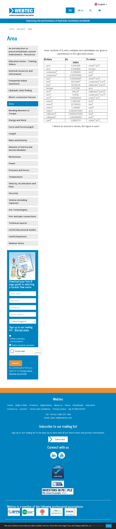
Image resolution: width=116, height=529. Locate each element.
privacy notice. (26, 370)
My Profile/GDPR (76, 408)
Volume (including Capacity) (18, 201)
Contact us (12, 408)
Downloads (78, 405)
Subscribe (60, 439)
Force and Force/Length (21, 126)
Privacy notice (59, 408)
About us (58, 405)
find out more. (22, 330)
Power (12, 163)
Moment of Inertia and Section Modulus (20, 148)
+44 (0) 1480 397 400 (60, 414)
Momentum (15, 156)
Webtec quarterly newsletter (23, 345)
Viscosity (13, 193)
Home (11, 29)
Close (108, 525)
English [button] (102, 4)
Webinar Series (16, 243)
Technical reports (18, 223)
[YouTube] (62, 455)
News (67, 405)
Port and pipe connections (22, 216)
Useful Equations (18, 236)
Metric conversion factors (22, 97)
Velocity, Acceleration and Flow (22, 185)
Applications (46, 405)
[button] (80, 10)
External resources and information (21, 72)
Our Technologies (18, 209)
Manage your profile (18, 373)
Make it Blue (21, 405)
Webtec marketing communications (17, 340)
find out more (97, 525)
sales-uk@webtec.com (61, 417)
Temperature (15, 176)
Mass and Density (18, 140)
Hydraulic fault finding (20, 90)
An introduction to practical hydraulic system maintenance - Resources (22, 51)
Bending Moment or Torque (19, 112)
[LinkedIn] (54, 455)
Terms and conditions (40, 408)
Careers (23, 408)
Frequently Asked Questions (18, 82)
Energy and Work (17, 120)
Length (12, 133)
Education (21, 29)
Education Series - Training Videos (22, 63)
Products (33, 405)
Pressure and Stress (19, 170)
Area (11, 103)
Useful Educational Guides (22, 229)
